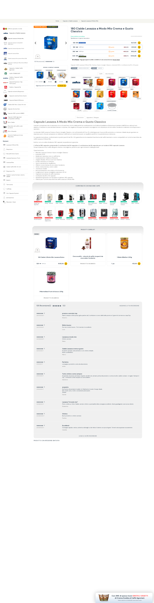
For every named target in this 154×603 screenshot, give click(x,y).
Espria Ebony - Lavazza (124, 203)
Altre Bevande (109, 74)
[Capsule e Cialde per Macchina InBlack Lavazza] (5, 63)
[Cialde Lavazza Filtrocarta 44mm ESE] (5, 58)
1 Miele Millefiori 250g (124, 257)
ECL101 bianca (38, 218)
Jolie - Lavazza (81, 202)
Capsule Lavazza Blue (13, 53)
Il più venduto (52, 27)
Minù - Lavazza (135, 202)
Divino (36, 234)
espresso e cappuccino (48, 219)
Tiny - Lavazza (70, 202)
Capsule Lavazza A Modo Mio (16, 38)
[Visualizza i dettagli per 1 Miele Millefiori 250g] (124, 243)
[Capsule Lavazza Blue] (5, 53)
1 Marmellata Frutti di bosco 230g (51, 291)
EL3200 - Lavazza (114, 218)
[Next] (66, 43)
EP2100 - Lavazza (125, 218)
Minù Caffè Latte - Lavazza (92, 203)
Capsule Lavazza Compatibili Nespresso (15, 43)
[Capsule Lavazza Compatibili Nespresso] (5, 43)
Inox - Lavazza (103, 218)
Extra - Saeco (80, 218)
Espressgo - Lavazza (113, 203)
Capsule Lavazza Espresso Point (16, 48)
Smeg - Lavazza (49, 202)
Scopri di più (116, 59)
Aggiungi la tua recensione (129, 305)
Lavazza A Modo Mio (84, 68)
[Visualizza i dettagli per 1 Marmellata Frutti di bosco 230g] (51, 278)
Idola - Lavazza (59, 202)
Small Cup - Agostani (38, 203)
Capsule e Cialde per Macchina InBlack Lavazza (18, 63)
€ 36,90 (60, 85)
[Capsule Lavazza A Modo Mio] (5, 38)
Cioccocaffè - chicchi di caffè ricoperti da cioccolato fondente (88, 257)
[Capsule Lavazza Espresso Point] (5, 48)
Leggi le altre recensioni (88, 436)
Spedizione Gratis (40, 27)
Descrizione (80, 117)
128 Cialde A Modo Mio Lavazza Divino (51, 257)
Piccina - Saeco (70, 218)
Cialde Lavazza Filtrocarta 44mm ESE (17, 58)
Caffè (100, 74)
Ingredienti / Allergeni (93, 117)
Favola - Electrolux (60, 218)
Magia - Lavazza (103, 202)
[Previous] (36, 43)
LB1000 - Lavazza (92, 218)
